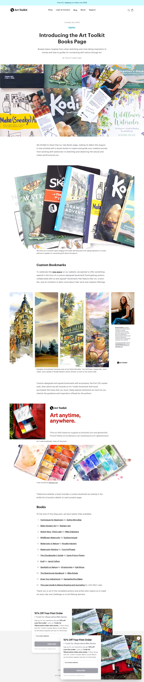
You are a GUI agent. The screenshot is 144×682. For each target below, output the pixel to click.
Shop (50, 10)
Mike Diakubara (72, 532)
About (83, 10)
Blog (75, 10)
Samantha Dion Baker (73, 579)
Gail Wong (79, 567)
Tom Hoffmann (68, 550)
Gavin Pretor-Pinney (76, 555)
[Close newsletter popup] (138, 638)
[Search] (129, 10)
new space (57, 272)
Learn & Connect (63, 10)
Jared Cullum (54, 561)
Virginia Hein (67, 567)
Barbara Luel (53, 482)
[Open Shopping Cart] (132, 10)
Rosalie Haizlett (69, 544)
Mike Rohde (72, 573)
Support (92, 10)
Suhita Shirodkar (74, 520)
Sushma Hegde (70, 538)
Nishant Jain (65, 526)
